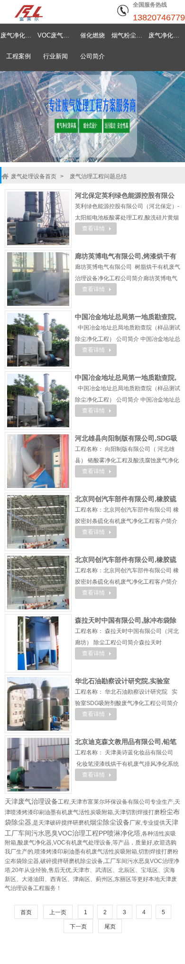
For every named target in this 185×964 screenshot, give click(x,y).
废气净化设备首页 (18, 35)
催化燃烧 (92, 35)
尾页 (110, 926)
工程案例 (18, 56)
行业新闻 (55, 56)
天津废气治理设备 (31, 801)
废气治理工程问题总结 (98, 176)
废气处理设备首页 (33, 176)
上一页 (57, 912)
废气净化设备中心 (166, 35)
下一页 (78, 926)
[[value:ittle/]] (38, 217)
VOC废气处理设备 (55, 35)
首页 (26, 912)
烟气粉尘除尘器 (129, 35)
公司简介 (92, 56)
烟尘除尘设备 (110, 822)
